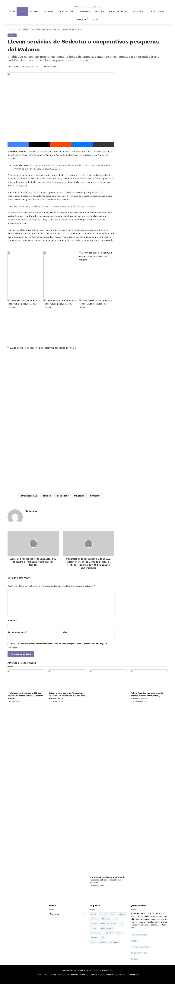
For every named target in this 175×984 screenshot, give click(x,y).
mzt (115, 919)
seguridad (109, 933)
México (94, 924)
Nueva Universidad (108, 924)
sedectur (63, 495)
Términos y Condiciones (141, 947)
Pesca (47, 495)
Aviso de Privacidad (139, 935)
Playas (93, 928)
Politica (99, 11)
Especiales (139, 11)
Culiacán (103, 914)
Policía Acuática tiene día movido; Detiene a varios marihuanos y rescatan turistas (147, 695)
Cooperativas (29, 495)
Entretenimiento (118, 11)
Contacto (135, 959)
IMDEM (113, 914)
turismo (80, 495)
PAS (120, 924)
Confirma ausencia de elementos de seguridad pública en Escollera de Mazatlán (107, 879)
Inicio (12, 11)
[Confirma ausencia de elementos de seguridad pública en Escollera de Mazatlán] (108, 772)
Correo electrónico (17, 632)
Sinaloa (120, 933)
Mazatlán (106, 919)
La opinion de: (157, 11)
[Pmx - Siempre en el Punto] (87, 6)
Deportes (84, 11)
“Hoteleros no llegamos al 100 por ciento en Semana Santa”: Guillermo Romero (25, 695)
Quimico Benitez (106, 928)
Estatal (34, 11)
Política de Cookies (139, 953)
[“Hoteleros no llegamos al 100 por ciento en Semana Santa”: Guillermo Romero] (26, 679)
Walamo (96, 495)
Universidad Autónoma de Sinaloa (105, 942)
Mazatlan (94, 919)
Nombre (12, 620)
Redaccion (13, 67)
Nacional (48, 11)
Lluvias (122, 914)
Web (65, 632)
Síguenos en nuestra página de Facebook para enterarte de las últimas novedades (54, 206)
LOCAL (19, 29)
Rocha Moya (96, 933)
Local (21, 11)
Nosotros (135, 941)
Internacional (66, 11)
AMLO (93, 914)
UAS (102, 937)
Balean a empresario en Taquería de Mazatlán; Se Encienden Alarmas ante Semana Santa (67, 695)
